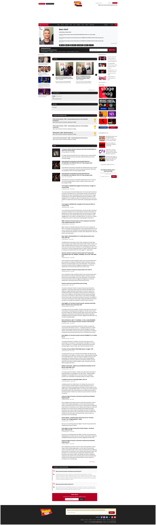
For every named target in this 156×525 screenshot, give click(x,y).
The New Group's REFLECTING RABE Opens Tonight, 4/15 (77, 349)
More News (92, 461)
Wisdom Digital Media (97, 521)
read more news (114, 43)
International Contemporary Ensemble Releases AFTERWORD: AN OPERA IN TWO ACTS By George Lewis (81, 37)
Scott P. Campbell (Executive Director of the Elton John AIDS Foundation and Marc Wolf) (83, 77)
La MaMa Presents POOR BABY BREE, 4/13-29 (74, 379)
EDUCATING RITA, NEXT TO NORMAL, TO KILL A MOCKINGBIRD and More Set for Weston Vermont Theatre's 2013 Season (78, 320)
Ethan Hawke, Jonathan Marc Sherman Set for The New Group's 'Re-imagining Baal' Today (77, 418)
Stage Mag (92, 24)
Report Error (113, 520)
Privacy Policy (113, 521)
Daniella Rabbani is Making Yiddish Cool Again (112, 78)
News (58, 24)
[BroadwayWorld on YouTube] (115, 517)
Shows (62, 24)
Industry (66, 24)
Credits (74, 45)
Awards (80, 45)
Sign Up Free (112, 50)
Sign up (114, 176)
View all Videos (102, 82)
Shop (83, 24)
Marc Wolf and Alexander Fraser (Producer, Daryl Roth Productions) (64, 78)
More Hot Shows (103, 127)
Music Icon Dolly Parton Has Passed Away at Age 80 (43, 61)
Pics (62, 45)
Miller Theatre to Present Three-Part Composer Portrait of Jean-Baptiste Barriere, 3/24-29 (78, 221)
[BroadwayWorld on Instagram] (104, 517)
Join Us (94, 519)
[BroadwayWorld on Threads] (112, 517)
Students (78, 24)
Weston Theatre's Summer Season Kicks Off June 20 (77, 269)
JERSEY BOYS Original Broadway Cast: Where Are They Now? (43, 71)
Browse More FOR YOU (107, 164)
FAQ (92, 45)
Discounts (113, 127)
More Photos (91, 90)
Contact (90, 519)
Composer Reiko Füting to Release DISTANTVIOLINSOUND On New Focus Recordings (77, 34)
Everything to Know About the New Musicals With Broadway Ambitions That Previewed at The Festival (44, 82)
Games (86, 24)
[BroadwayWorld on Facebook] (101, 517)
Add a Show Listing (50, 3)
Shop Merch (42, 3)
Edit (87, 45)
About (86, 519)
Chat (71, 24)
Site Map (108, 519)
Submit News (99, 519)
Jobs (74, 24)
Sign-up (109, 2)
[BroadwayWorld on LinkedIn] (107, 517)
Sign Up (81, 499)
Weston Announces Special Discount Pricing (74, 283)
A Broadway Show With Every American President (44, 93)
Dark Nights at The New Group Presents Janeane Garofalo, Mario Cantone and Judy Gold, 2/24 (79, 304)
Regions (104, 519)
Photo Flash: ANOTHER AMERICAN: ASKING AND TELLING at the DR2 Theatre (63, 82)
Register (106, 24)
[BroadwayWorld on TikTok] (109, 517)
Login (112, 24)
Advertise (82, 519)
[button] (116, 24)
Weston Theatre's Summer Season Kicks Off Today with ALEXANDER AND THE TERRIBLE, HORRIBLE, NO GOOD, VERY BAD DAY (79, 254)
